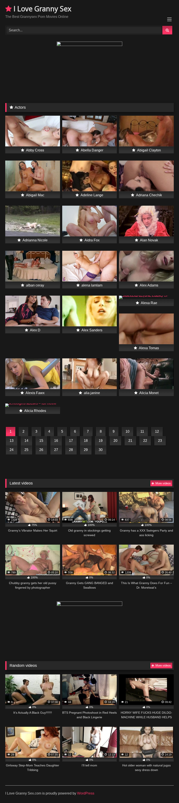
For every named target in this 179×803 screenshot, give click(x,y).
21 (130, 440)
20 (115, 440)
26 (41, 450)
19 (101, 440)
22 (145, 440)
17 (71, 440)
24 (12, 450)
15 (41, 440)
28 (71, 450)
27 (56, 450)
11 (142, 431)
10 (127, 431)
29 (86, 450)
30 (101, 450)
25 (26, 450)
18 (86, 440)
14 (26, 440)
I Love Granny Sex (41, 8)
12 (157, 431)
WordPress (85, 793)
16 (56, 440)
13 (12, 440)
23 (160, 440)
